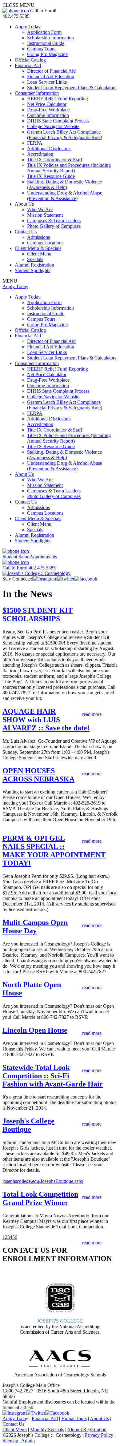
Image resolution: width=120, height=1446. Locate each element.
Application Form (44, 32)
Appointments (29, 556)
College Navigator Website (53, 126)
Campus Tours (41, 48)
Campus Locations (45, 242)
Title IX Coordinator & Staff (54, 159)
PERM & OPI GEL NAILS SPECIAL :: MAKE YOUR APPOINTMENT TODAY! (54, 850)
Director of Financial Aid (51, 71)
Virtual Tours (74, 1418)
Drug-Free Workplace (48, 109)
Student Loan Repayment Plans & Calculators (71, 87)
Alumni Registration (34, 264)
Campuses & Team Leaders (54, 220)
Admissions (38, 237)
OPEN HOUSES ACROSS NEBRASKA (38, 775)
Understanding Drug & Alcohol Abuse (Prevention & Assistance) (64, 195)
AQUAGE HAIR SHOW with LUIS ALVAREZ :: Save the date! (46, 719)
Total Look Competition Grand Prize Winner (40, 1198)
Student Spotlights (32, 270)
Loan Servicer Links (47, 82)
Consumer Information (37, 93)
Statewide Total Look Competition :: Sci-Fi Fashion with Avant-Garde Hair (52, 1075)
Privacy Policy (99, 1435)
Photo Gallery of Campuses (54, 226)
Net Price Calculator (46, 104)
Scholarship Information (50, 37)
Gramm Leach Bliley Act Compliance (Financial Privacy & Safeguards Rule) (64, 134)
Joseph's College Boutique (28, 1125)
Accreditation (40, 154)
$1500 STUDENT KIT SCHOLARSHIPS (37, 614)
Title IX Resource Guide (51, 176)
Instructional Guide (45, 43)
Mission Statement (45, 215)
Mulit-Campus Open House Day (35, 926)
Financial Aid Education (50, 76)
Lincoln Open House (34, 1030)
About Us (24, 204)
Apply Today (28, 26)
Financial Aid (28, 65)
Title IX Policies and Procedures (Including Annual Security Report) (69, 168)
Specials (35, 259)
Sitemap (10, 1440)
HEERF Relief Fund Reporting (57, 98)
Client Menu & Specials (38, 248)
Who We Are (40, 209)
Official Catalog (30, 59)
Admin (28, 1440)
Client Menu (39, 253)
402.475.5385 (29, 567)
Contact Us (26, 231)
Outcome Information (48, 115)
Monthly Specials (47, 1429)
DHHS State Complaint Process (58, 120)
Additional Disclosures (49, 148)
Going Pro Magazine (47, 54)
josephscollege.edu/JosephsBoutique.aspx (42, 1181)
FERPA (34, 143)
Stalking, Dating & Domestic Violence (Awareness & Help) (64, 184)
